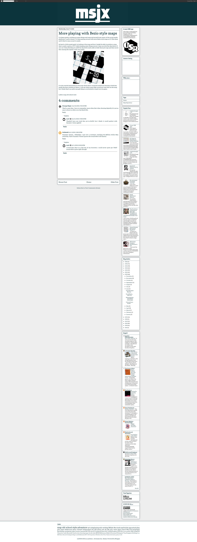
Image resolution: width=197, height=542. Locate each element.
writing (105, 528)
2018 (126, 319)
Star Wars (103, 534)
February (129, 312)
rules (73, 531)
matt (67, 119)
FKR (89, 531)
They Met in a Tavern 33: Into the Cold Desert (134, 354)
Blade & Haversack (112, 533)
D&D (86, 531)
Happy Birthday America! (133, 425)
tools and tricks (122, 528)
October (128, 280)
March (128, 310)
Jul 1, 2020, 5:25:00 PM (78, 145)
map (64, 94)
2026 (126, 261)
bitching (134, 533)
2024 (126, 266)
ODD (88, 534)
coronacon (68, 531)
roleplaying (94, 528)
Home (89, 182)
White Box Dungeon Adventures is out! (133, 243)
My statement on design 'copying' (133, 181)
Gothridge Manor (130, 459)
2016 (126, 323)
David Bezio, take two (129, 294)
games (99, 529)
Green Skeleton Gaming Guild (129, 422)
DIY (94, 531)
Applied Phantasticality (129, 336)
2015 (126, 325)
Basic (61, 534)
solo (100, 528)
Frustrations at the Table (134, 435)
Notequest (120, 533)
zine (91, 531)
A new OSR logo (128, 29)
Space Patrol (122, 529)
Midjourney (68, 529)
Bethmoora (103, 533)
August (128, 284)
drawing (82, 533)
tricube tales (91, 533)
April (127, 308)
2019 (126, 317)
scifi (121, 534)
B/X (139, 531)
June (127, 288)
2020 (126, 274)
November (129, 278)
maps (86, 533)
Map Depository (127, 102)
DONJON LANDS (129, 477)
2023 (126, 268)
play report (60, 529)
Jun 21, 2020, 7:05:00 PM (79, 119)
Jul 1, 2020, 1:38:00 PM (75, 132)
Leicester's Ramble (130, 350)
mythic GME (129, 531)
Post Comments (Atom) (92, 188)
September (129, 282)
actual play (135, 528)
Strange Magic (66, 106)
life (92, 529)
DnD (106, 531)
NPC (86, 534)
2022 (126, 270)
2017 (126, 321)
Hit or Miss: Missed (130, 338)
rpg (130, 528)
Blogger (117, 538)
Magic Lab (75, 534)
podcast (118, 534)
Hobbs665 (65, 132)
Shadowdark (87, 529)
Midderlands (81, 534)
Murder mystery (129, 409)
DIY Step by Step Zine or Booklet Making (134, 140)
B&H (58, 534)
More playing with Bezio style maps (129, 299)
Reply (64, 112)
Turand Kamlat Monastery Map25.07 (134, 229)
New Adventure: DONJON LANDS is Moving (130, 479)
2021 (126, 272)
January (128, 314)
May (127, 306)
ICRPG (119, 531)
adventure (82, 527)
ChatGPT (80, 529)
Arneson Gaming (80, 531)
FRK (127, 529)
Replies (66, 116)
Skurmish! (70, 533)
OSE (95, 529)
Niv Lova (123, 531)
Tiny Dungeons (127, 533)
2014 (126, 327)
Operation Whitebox (95, 534)
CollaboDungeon (112, 531)
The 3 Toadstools (129, 407)
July (127, 286)
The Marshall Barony (129, 291)
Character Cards (61, 533)
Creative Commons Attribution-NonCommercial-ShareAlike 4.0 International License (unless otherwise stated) (130, 514)
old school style (71, 94)
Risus (74, 529)
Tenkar (108, 534)
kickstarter (113, 534)
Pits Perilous (128, 390)
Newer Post (63, 182)
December (129, 276)
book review (76, 533)
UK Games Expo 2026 (130, 453)
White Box (112, 528)
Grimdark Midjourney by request (134, 167)
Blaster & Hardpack (67, 534)
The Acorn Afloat (130, 368)
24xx (138, 533)
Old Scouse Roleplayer (131, 452)
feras (103, 531)
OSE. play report (112, 529)
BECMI (98, 533)
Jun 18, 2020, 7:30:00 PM (79, 106)
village (135, 531)
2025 (126, 263)
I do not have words (129, 303)
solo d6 (104, 529)
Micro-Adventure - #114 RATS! (134, 462)
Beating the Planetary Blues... (134, 393)
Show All (136, 488)
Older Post (114, 182)
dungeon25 (98, 531)
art (89, 528)
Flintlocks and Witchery (129, 433)
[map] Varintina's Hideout (133, 196)
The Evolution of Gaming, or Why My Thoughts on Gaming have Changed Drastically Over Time (130, 212)
